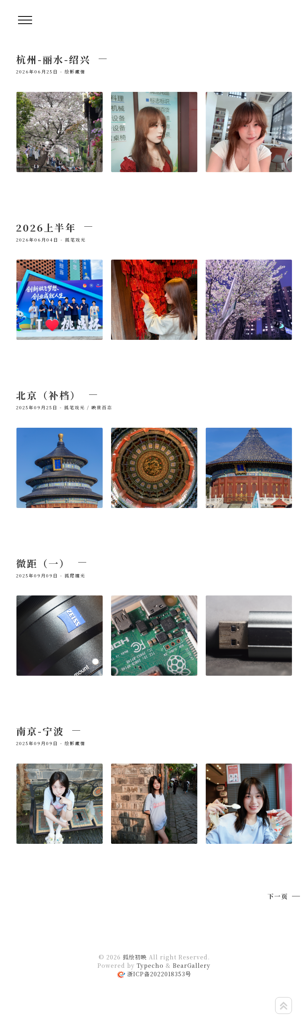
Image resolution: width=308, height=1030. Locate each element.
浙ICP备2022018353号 (159, 974)
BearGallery (192, 965)
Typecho (150, 965)
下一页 (277, 896)
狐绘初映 (135, 957)
